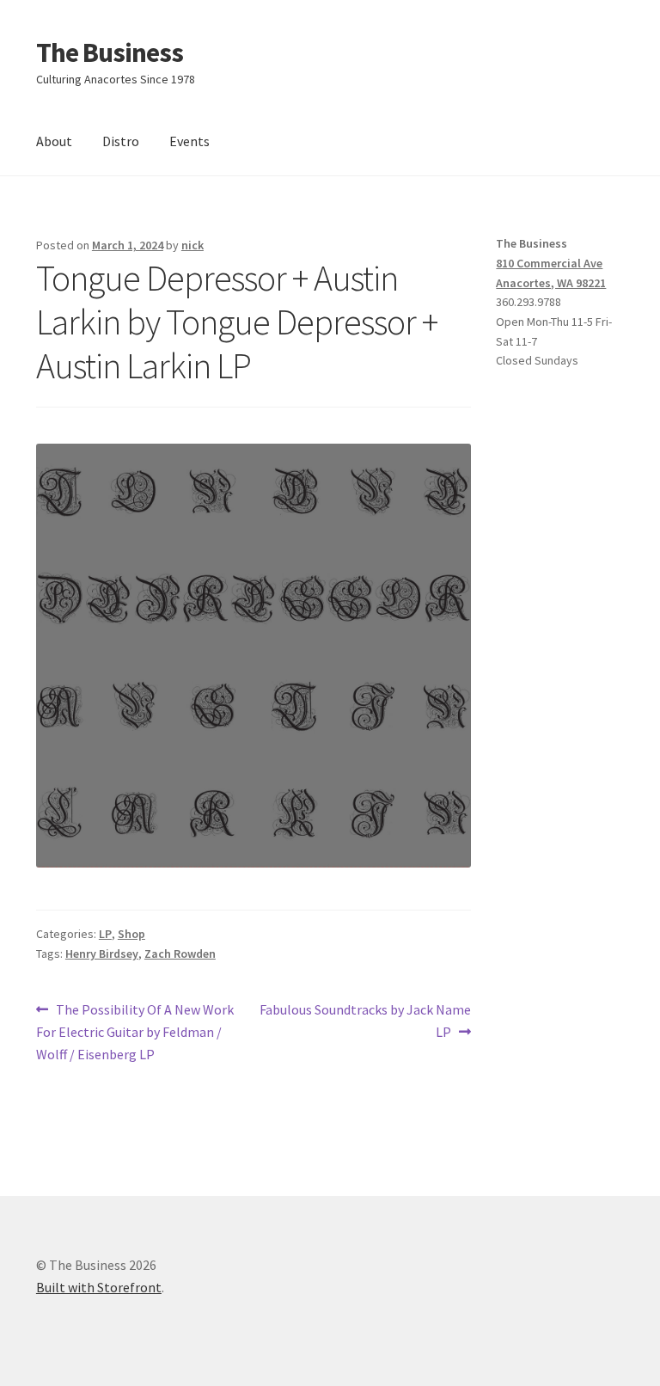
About (54, 141)
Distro (120, 141)
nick (192, 245)
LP (105, 933)
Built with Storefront (99, 1287)
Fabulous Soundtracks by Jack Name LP (365, 1020)
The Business (109, 52)
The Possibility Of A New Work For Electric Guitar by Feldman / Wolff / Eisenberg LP (135, 1031)
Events (189, 141)
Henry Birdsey (101, 953)
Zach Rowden (180, 953)
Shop (131, 933)
